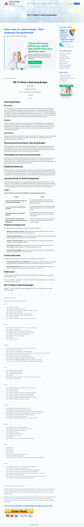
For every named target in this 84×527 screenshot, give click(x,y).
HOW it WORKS (43, 3)
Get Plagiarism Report (35, 62)
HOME (28, 3)
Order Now (77, 3)
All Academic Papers (64, 68)
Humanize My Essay (35, 66)
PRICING (55, 3)
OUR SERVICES (33, 3)
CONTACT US (50, 3)
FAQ (38, 3)
